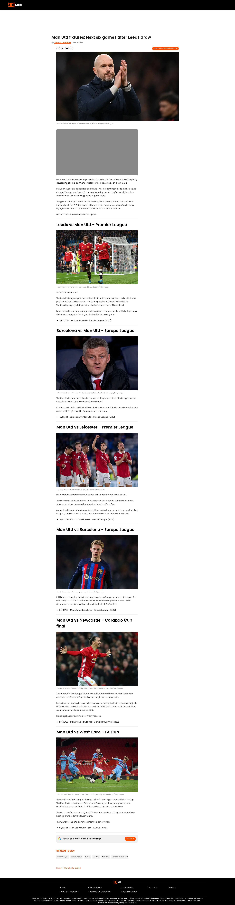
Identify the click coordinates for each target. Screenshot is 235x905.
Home (59, 868)
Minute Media (42, 898)
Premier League (62, 857)
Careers (172, 887)
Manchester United (72, 868)
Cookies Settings (129, 891)
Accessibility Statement (99, 891)
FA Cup (96, 857)
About (62, 887)
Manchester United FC (120, 857)
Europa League (76, 857)
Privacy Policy (95, 887)
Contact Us (152, 887)
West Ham (105, 857)
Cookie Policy (127, 887)
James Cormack (62, 42)
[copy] (71, 48)
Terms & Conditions (69, 891)
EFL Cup (87, 857)
